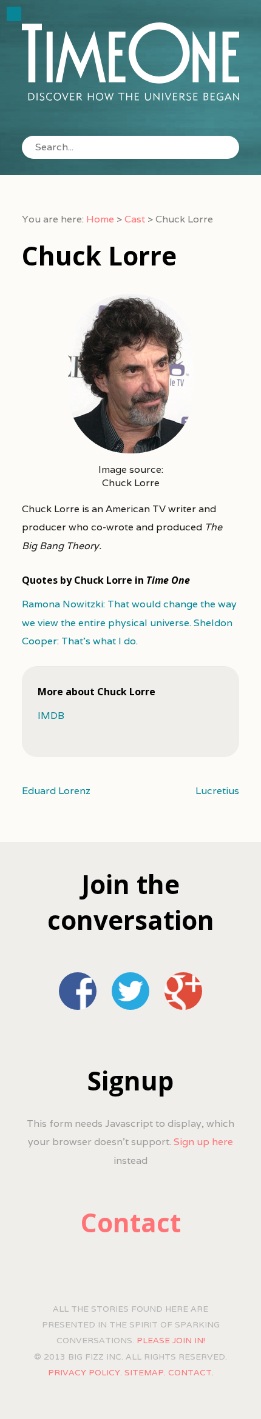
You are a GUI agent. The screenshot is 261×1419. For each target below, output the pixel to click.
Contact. (191, 1372)
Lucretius (217, 790)
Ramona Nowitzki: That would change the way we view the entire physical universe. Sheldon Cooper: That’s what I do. (129, 622)
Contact (131, 1222)
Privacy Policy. (85, 1372)
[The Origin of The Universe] (130, 61)
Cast (134, 219)
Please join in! (171, 1340)
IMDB (51, 715)
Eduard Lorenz (56, 790)
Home (100, 219)
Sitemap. (145, 1372)
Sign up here (203, 1141)
